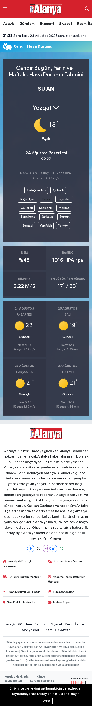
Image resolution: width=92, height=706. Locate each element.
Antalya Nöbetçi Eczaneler (17, 564)
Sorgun (64, 216)
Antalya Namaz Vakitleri (25, 576)
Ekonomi (47, 24)
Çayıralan (64, 199)
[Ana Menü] (5, 9)
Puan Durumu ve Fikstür (24, 592)
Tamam (46, 701)
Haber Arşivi (61, 602)
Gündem (26, 24)
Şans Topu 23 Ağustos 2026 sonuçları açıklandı (45, 36)
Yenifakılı (46, 225)
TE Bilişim (77, 682)
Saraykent (28, 216)
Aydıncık (58, 190)
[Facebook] (30, 548)
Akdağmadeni (36, 190)
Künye (41, 676)
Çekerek (27, 207)
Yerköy (63, 225)
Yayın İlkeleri (13, 681)
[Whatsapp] (61, 548)
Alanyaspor (30, 630)
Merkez (64, 207)
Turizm (47, 630)
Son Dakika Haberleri (21, 602)
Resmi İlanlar (75, 624)
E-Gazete (63, 630)
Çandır (46, 199)
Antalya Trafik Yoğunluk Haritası (66, 579)
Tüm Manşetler (63, 592)
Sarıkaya (47, 216)
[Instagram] (46, 548)
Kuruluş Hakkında (16, 676)
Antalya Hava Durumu (68, 561)
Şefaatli (27, 225)
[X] (38, 548)
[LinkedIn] (53, 548)
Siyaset (65, 24)
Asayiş (8, 24)
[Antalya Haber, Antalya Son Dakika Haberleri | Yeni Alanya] (46, 9)
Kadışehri (45, 207)
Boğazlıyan (27, 199)
